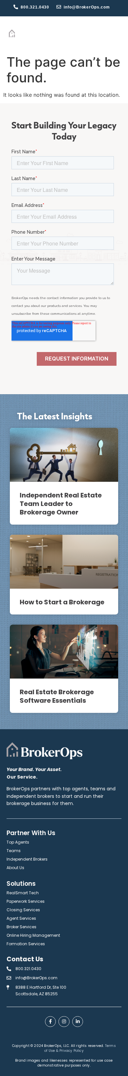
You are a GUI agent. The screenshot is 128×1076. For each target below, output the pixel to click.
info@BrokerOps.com (87, 7)
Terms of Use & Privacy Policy (80, 1048)
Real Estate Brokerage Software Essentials (57, 696)
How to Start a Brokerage (62, 602)
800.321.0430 (35, 7)
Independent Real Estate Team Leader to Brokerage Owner (61, 504)
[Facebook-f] (50, 1021)
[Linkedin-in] (77, 1021)
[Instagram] (64, 1021)
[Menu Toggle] (115, 34)
